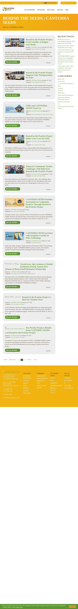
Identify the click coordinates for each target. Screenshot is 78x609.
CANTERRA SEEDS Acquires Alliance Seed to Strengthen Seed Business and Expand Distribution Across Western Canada (66, 60)
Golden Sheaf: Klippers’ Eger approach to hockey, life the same (66, 51)
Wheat (25, 383)
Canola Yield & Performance (66, 83)
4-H (59, 104)
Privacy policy (19, 607)
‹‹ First (5, 359)
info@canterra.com (12, 397)
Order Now (60, 10)
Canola (26, 380)
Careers (53, 383)
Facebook (68, 380)
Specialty (27, 393)
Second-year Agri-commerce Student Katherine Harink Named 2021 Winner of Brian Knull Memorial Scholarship (29, 266)
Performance (41, 10)
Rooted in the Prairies (40, 49)
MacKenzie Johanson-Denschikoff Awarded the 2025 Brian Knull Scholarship (66, 41)
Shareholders (56, 385)
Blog (67, 10)
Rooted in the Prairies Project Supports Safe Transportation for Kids (39, 75)
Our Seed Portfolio (29, 10)
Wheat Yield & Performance (65, 95)
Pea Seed (60, 90)
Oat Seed (60, 88)
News (33, 49)
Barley (26, 388)
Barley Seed (61, 79)
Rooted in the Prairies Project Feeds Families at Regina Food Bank (39, 42)
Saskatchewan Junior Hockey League (44, 114)
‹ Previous (12, 359)
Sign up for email (35, 3)
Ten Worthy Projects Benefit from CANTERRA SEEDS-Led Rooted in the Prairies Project (28, 330)
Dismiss (72, 606)
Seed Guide (52, 3)
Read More (11, 62)
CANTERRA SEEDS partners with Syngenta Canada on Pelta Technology (39, 235)
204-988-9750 (8, 389)
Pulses (25, 390)
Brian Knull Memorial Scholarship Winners (24, 273)
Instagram (68, 388)
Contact (25, 3)
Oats (25, 385)
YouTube (67, 385)
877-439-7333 (8, 391)
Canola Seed (35, 242)
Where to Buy (51, 10)
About (17, 3)
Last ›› (35, 359)
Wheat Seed (61, 93)
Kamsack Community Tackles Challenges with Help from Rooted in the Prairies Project (39, 169)
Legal (52, 393)
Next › (30, 359)
